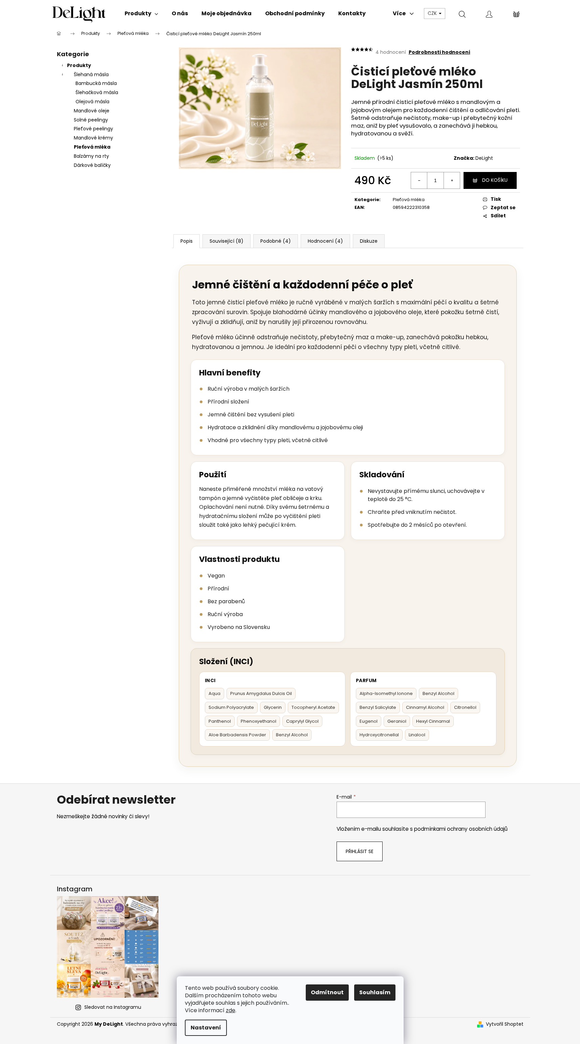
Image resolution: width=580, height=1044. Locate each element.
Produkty (79, 65)
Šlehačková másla (97, 92)
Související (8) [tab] (226, 241)
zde (230, 1010)
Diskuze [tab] (369, 241)
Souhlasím (374, 992)
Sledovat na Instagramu (112, 1007)
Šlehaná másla (91, 74)
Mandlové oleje (91, 110)
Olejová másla (92, 101)
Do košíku (495, 180)
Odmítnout (327, 992)
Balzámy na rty (91, 156)
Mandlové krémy (93, 137)
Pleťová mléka (92, 147)
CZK (433, 13)
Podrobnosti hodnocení (439, 52)
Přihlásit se (359, 851)
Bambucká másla (96, 83)
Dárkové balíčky (92, 165)
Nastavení (206, 1027)
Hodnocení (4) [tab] (325, 241)
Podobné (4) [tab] (275, 241)
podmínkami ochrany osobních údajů (461, 828)
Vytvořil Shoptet (504, 1024)
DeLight (484, 158)
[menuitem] (141, 13)
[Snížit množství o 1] (419, 180)
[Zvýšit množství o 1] (452, 180)
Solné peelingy (91, 119)
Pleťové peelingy (93, 128)
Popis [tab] (186, 241)
